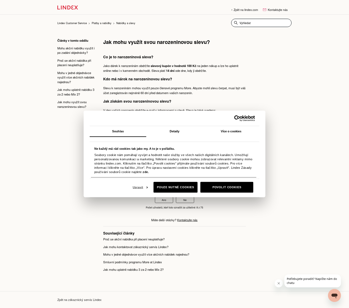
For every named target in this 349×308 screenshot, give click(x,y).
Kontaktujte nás (277, 10)
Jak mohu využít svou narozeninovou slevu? (72, 104)
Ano (164, 200)
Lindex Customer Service (72, 23)
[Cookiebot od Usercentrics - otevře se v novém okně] (237, 118)
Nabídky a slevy (125, 23)
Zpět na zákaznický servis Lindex (79, 299)
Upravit (138, 187)
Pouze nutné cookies (175, 187)
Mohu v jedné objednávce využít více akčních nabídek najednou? (76, 77)
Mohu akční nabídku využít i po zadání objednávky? (76, 50)
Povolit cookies (226, 187)
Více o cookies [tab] (231, 131)
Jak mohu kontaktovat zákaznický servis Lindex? (135, 247)
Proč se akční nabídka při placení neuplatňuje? (74, 62)
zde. (146, 171)
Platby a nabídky (101, 23)
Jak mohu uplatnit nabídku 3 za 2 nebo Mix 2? (75, 91)
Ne (185, 200)
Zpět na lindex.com (246, 10)
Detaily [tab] (175, 131)
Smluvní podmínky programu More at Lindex (132, 262)
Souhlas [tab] (118, 131)
